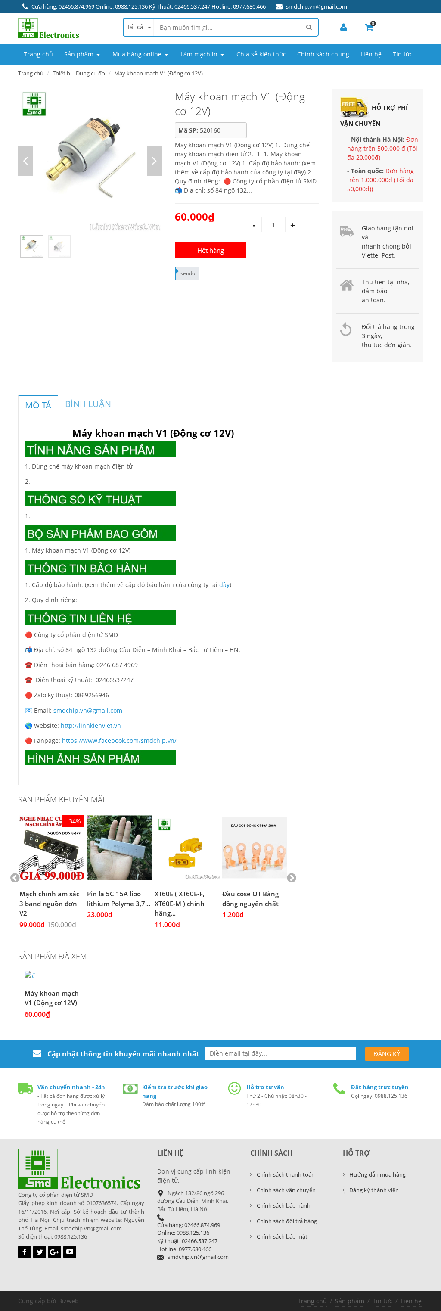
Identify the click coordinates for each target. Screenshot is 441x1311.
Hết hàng (210, 250)
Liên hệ (411, 1301)
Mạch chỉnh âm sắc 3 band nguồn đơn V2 (49, 903)
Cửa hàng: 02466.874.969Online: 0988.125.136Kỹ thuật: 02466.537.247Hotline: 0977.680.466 (188, 1237)
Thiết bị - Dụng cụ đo (79, 73)
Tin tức (382, 1301)
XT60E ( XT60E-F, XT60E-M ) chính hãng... (180, 903)
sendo (187, 273)
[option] (90, 161)
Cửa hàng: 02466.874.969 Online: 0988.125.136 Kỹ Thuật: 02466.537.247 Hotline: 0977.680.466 (148, 6)
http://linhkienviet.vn (91, 725)
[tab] (38, 404)
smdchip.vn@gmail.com (316, 6)
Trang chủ (30, 73)
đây (224, 585)
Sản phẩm (349, 1301)
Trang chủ (312, 1301)
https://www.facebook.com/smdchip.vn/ (119, 740)
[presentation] (38, 405)
